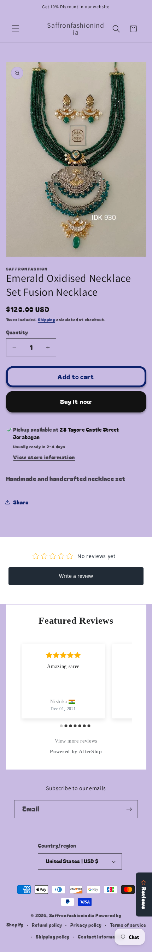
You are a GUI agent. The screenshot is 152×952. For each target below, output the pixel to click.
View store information (44, 457)
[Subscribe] (129, 809)
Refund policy (47, 925)
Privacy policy (86, 925)
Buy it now (76, 401)
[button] (15, 28)
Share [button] (21, 502)
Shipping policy (53, 937)
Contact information (101, 937)
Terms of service (128, 925)
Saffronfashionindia (72, 915)
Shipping (46, 319)
